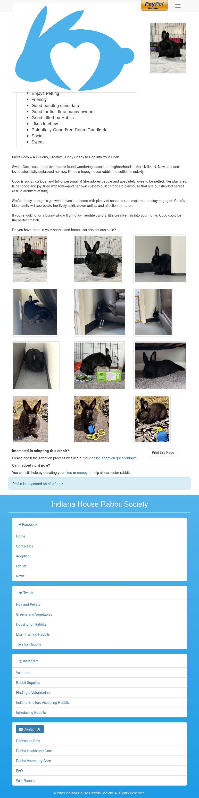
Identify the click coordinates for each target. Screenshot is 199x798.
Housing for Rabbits (31, 624)
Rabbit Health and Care (34, 750)
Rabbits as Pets (28, 740)
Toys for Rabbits (28, 644)
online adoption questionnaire (114, 457)
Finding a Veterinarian (33, 692)
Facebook (29, 524)
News (20, 575)
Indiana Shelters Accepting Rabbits (43, 702)
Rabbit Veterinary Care (33, 760)
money (82, 472)
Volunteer (23, 672)
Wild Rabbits (25, 780)
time (69, 472)
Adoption (23, 556)
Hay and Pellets (28, 604)
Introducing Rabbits (31, 712)
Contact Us (24, 546)
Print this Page (163, 452)
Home (20, 536)
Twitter (27, 592)
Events (21, 565)
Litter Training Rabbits (33, 634)
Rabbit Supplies (28, 682)
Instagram (30, 660)
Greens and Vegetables (34, 614)
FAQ (19, 770)
